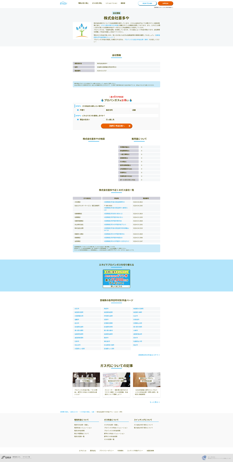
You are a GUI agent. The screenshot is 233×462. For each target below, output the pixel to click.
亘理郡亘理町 (108, 323)
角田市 (106, 308)
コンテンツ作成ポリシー (135, 450)
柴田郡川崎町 (137, 312)
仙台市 (135, 316)
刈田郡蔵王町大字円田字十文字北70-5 (116, 241)
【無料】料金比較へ (116, 126)
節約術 (123, 3)
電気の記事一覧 (79, 436)
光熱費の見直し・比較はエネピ (69, 412)
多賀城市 (136, 319)
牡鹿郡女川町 (137, 341)
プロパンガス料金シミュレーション (116, 428)
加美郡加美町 (108, 334)
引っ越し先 (110, 119)
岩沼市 (77, 323)
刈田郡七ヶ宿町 (80, 348)
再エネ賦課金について (81, 433)
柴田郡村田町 (79, 312)
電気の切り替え (83, 3)
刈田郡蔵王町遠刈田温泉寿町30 (114, 202)
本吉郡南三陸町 (109, 345)
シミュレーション (111, 3)
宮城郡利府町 (108, 327)
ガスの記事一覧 (109, 439)
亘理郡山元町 (137, 323)
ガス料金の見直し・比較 (87, 412)
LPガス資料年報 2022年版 (109, 25)
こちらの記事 (112, 248)
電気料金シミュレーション (83, 428)
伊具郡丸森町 (108, 316)
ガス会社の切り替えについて (143, 425)
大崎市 (135, 330)
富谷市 (135, 345)
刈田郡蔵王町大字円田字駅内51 (114, 234)
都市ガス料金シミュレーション (114, 433)
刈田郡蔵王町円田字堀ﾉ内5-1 (113, 217)
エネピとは (82, 450)
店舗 (134, 110)
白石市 (77, 308)
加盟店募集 (150, 450)
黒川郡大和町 (137, 327)
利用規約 (120, 450)
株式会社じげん (16, 457)
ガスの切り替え (97, 3)
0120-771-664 (147, 3)
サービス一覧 (26, 457)
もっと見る (154, 402)
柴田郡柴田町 (108, 312)
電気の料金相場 (79, 430)
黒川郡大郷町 (79, 330)
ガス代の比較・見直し (111, 425)
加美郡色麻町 (79, 334)
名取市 (106, 319)
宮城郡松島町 (79, 327)
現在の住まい (85, 119)
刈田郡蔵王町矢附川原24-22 (113, 213)
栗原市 (106, 338)
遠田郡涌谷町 (137, 334)
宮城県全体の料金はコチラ (148, 355)
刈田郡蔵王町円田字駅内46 (113, 221)
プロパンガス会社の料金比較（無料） (136, 39)
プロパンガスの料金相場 (112, 430)
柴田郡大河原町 (138, 308)
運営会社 (93, 450)
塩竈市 (77, 319)
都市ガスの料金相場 (110, 436)
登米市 (135, 338)
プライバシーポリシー (106, 450)
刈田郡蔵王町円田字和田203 (113, 237)
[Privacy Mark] (205, 457)
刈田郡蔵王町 (79, 316)
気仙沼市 (77, 345)
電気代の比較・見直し (81, 425)
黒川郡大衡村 (108, 330)
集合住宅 (109, 110)
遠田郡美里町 (79, 338)
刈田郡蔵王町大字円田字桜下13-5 (115, 224)
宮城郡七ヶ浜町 (109, 348)
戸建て (82, 110)
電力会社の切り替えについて (143, 428)
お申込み (165, 3)
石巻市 (77, 341)
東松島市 (107, 341)
